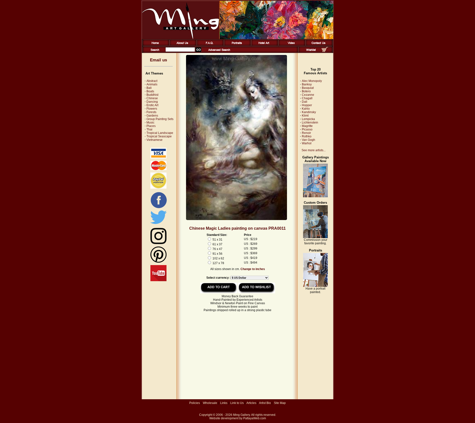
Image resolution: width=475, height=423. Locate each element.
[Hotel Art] (263, 45)
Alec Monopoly (312, 81)
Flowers (151, 108)
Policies (194, 403)
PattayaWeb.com (254, 418)
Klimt (305, 115)
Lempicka (308, 119)
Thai (148, 129)
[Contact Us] (318, 45)
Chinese (151, 98)
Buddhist (151, 95)
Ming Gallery (241, 415)
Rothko (306, 136)
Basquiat (308, 88)
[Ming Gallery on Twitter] (158, 224)
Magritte (307, 126)
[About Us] (182, 45)
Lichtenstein (310, 122)
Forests (150, 112)
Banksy (307, 84)
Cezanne (308, 95)
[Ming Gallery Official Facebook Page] (158, 208)
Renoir (306, 133)
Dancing (151, 101)
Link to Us (237, 403)
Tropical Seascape (158, 136)
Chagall (307, 98)
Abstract (151, 81)
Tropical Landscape (159, 133)
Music (149, 122)
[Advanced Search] (219, 52)
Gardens (151, 115)
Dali (304, 101)
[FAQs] (209, 45)
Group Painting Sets (159, 119)
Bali (148, 88)
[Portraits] (236, 45)
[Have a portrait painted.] (315, 286)
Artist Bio (265, 403)
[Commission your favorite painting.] (315, 237)
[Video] (291, 45)
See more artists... (314, 150)
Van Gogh (308, 140)
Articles (251, 403)
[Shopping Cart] (325, 51)
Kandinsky (309, 112)
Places (150, 126)
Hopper (307, 105)
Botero (306, 91)
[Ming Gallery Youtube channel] (158, 280)
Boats (149, 91)
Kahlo (306, 108)
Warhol (306, 143)
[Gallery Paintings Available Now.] (315, 196)
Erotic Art (151, 105)
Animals (151, 84)
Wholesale (210, 403)
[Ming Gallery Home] (155, 45)
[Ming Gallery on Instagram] (158, 243)
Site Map (280, 403)
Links (223, 403)
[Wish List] (311, 52)
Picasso (307, 129)
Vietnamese (154, 140)
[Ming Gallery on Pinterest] (158, 261)
